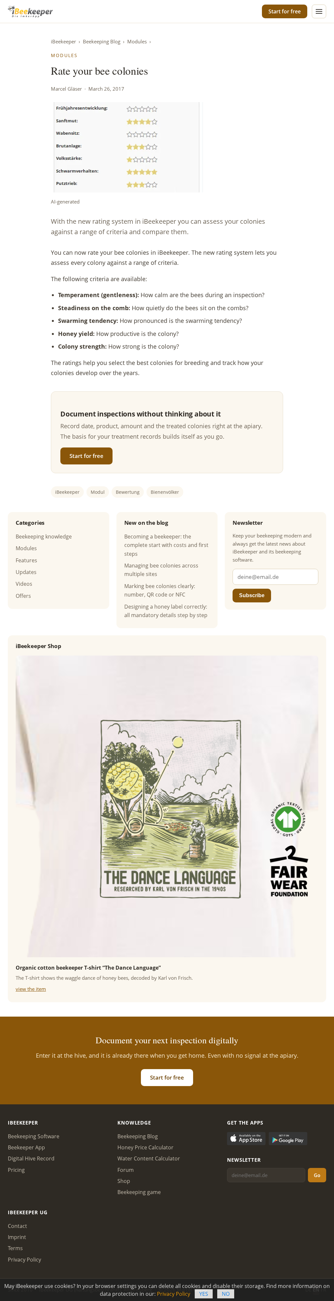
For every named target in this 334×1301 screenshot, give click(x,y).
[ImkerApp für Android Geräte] (288, 1140)
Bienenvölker (165, 492)
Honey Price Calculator (145, 1147)
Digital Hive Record (31, 1158)
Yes (203, 1293)
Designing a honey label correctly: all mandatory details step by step (165, 611)
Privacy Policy (24, 1259)
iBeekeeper (63, 41)
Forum (125, 1169)
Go (317, 1175)
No (226, 1293)
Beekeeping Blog (101, 41)
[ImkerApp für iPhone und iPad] (246, 1140)
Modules (137, 41)
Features (26, 560)
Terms (15, 1248)
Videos (24, 583)
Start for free (284, 11)
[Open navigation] (319, 11)
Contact (17, 1226)
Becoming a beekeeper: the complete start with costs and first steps (166, 545)
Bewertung (128, 492)
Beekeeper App (26, 1147)
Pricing (16, 1169)
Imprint (17, 1237)
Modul (98, 492)
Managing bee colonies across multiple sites (161, 570)
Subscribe (252, 595)
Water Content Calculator (148, 1158)
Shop (123, 1181)
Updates (26, 572)
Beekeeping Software (33, 1136)
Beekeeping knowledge (44, 536)
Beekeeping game (139, 1192)
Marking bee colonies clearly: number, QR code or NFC (159, 590)
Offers (23, 595)
